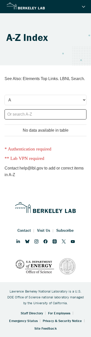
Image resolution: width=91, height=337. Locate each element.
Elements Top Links (40, 78)
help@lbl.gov (31, 168)
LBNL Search (72, 78)
